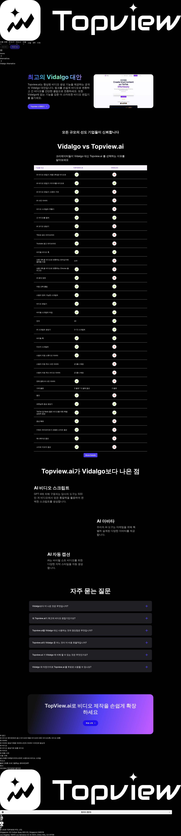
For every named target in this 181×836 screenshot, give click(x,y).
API (34, 43)
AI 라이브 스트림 (34, 758)
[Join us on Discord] (90, 825)
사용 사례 (3, 42)
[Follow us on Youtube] (90, 823)
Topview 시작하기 (38, 106)
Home (2, 53)
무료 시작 (89, 723)
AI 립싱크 (41, 743)
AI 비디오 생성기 (6, 748)
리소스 (18, 42)
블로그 (2, 763)
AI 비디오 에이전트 (7, 738)
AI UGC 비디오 (42, 738)
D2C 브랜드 (23, 758)
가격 (38, 43)
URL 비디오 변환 (54, 738)
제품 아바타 (17, 743)
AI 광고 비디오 (19, 738)
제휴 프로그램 (10, 763)
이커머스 (15, 758)
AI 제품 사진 (4, 753)
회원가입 (15, 47)
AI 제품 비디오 (30, 738)
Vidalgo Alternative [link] (7, 63)
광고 (1, 758)
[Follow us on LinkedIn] (90, 818)
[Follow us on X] (90, 815)
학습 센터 (19, 763)
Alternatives (4, 58)
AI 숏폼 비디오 (18, 748)
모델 (24, 42)
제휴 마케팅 (7, 758)
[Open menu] (1, 50)
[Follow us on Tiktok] (90, 827)
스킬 (29, 43)
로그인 (4, 47)
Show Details (90, 455)
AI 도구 (11, 42)
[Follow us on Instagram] (90, 820)
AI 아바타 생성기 (6, 743)
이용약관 (17, 768)
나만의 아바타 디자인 (30, 743)
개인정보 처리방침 (7, 768)
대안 (24, 763)
